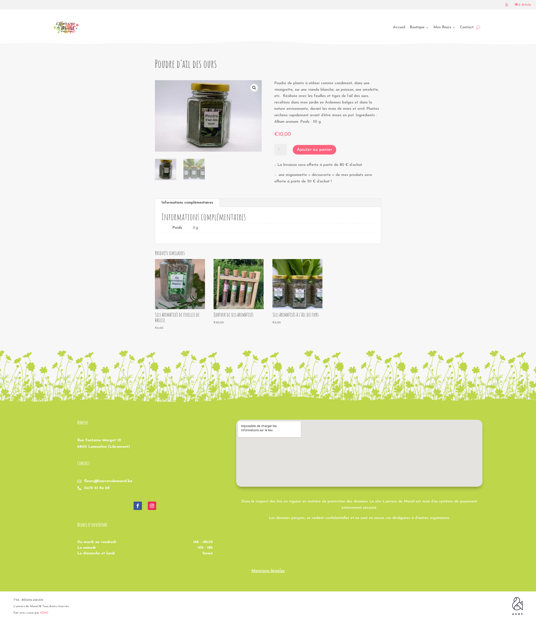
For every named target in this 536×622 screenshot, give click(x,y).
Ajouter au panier (314, 150)
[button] (254, 88)
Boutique (417, 27)
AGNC (44, 612)
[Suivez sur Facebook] (138, 506)
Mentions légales (268, 571)
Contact (467, 27)
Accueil (399, 27)
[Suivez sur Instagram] (152, 506)
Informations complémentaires (187, 203)
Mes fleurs (442, 27)
